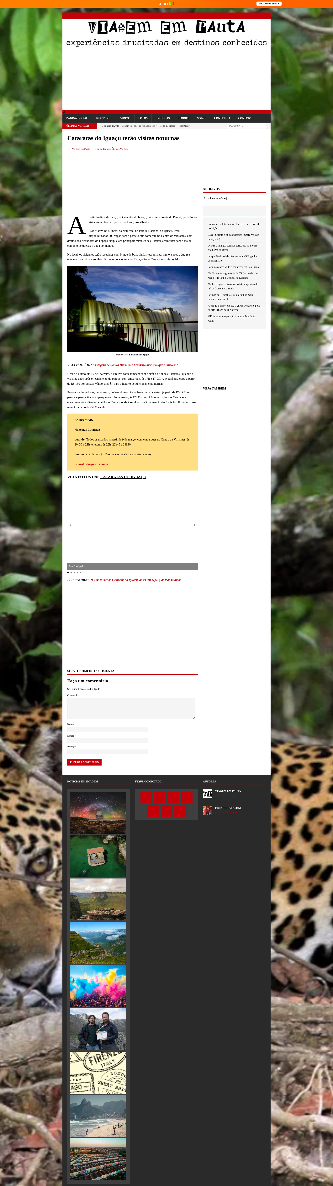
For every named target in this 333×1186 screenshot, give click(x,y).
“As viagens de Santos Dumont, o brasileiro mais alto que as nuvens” (134, 365)
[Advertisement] (166, 79)
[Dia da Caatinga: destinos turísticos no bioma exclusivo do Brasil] (98, 899)
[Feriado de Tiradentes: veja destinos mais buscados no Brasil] (98, 1116)
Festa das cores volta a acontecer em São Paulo (233, 267)
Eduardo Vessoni (228, 808)
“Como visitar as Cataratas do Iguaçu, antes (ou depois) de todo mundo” (136, 580)
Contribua (222, 118)
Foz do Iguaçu (102, 148)
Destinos (102, 118)
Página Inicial (77, 118)
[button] (66, 112)
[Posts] (213, 211)
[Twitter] (233, 16)
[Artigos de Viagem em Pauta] (207, 796)
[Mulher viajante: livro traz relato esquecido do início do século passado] (98, 1073)
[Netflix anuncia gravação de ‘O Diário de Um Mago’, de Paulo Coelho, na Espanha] (98, 1029)
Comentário (73, 695)
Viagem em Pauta (81, 148)
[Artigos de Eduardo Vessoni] (207, 813)
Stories (183, 118)
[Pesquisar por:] (246, 125)
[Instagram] (240, 16)
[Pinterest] (253, 16)
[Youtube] (247, 16)
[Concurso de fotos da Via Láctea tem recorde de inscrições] (98, 813)
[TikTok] (260, 16)
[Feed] (267, 16)
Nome (71, 724)
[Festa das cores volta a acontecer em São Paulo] (98, 986)
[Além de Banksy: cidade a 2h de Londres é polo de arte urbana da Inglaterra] (98, 1159)
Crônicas (163, 118)
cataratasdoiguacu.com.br (91, 464)
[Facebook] (226, 16)
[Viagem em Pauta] (166, 46)
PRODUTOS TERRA (269, 4)
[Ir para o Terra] (166, 4)
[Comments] (255, 211)
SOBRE (201, 118)
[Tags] (234, 211)
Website (71, 747)
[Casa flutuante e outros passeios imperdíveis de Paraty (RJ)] (98, 856)
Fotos (143, 118)
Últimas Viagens (119, 148)
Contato (244, 118)
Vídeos (125, 118)
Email (71, 735)
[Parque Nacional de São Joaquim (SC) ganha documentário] (98, 943)
